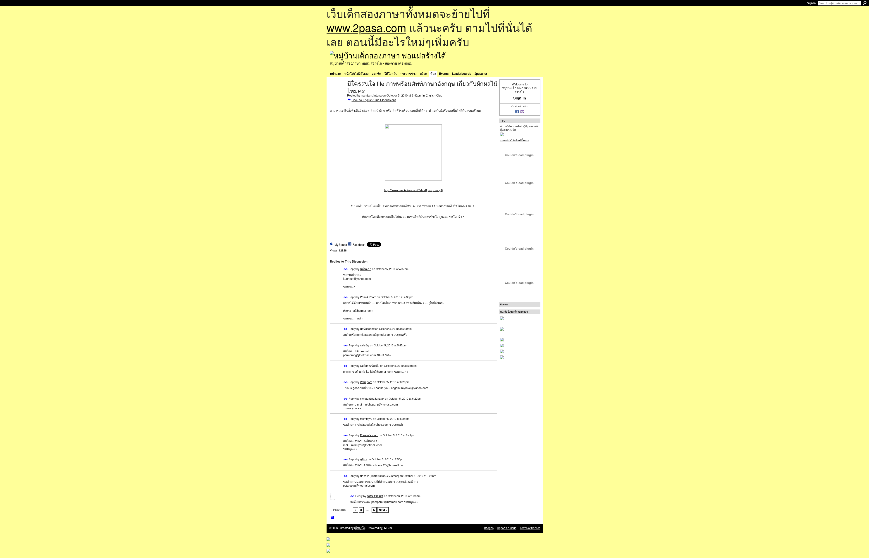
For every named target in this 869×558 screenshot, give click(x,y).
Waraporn (366, 382)
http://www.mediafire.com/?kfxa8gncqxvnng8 (413, 190)
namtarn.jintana (371, 95)
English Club (434, 95)
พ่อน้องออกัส (367, 329)
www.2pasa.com (366, 27)
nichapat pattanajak (372, 398)
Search (865, 3)
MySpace (340, 244)
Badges (489, 528)
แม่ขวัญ (364, 345)
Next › (383, 510)
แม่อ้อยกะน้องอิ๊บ (370, 365)
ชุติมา (363, 459)
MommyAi (366, 418)
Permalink (346, 269)
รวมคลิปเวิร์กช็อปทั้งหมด (514, 140)
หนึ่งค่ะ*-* (365, 269)
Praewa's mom (369, 435)
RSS (332, 517)
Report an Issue (506, 528)
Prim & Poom (368, 297)
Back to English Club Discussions (374, 100)
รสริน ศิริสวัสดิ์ (375, 496)
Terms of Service (530, 528)
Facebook (359, 244)
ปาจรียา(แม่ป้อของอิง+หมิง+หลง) (379, 475)
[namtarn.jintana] (337, 93)
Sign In (811, 3)
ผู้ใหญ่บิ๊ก (359, 528)
